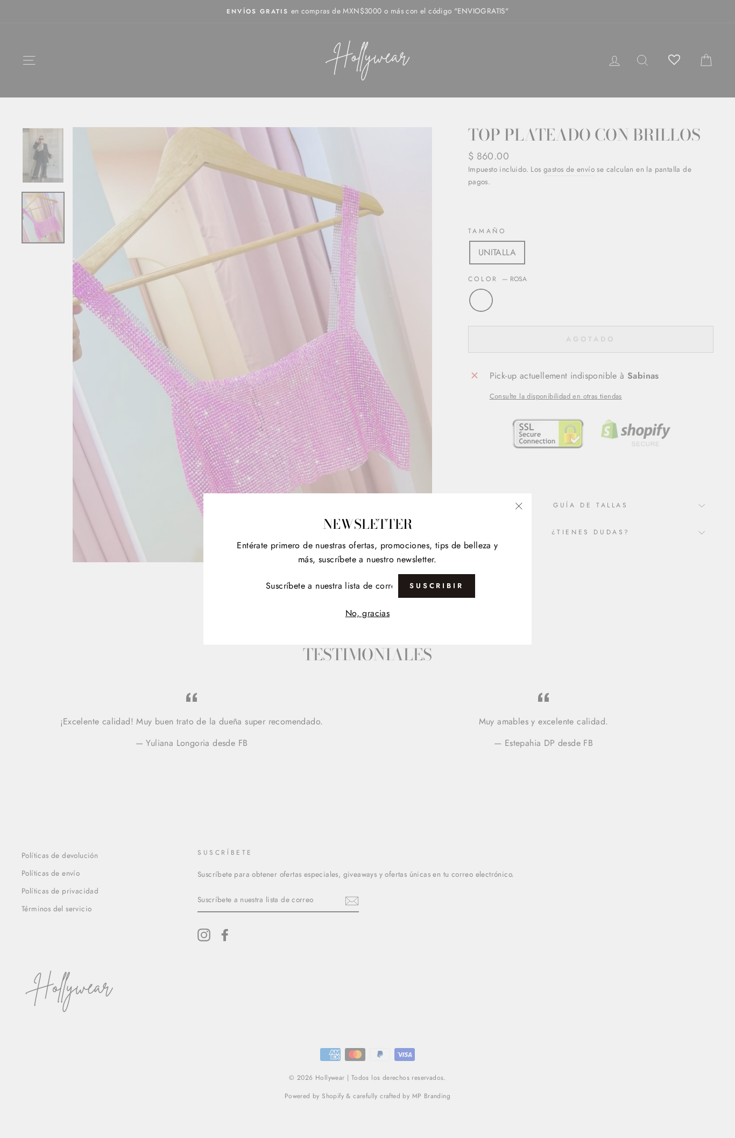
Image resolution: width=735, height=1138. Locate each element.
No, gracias (367, 613)
